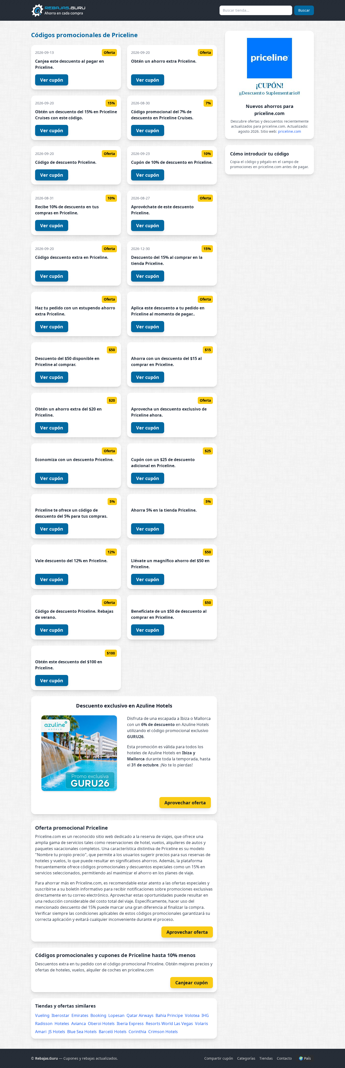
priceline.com (289, 131)
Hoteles (62, 1023)
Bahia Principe (169, 1015)
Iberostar (60, 1015)
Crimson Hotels (163, 1031)
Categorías (246, 1058)
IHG (205, 1015)
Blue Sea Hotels (82, 1031)
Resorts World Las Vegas (169, 1023)
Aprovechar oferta (185, 803)
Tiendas (266, 1058)
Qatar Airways (140, 1015)
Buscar (304, 10)
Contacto (284, 1058)
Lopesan (116, 1015)
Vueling (42, 1015)
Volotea (192, 1015)
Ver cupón (51, 80)
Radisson (44, 1023)
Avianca (78, 1023)
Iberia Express (130, 1023)
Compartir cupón (218, 1058)
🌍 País (305, 1058)
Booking (98, 1015)
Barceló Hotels (113, 1031)
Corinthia (137, 1031)
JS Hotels (56, 1031)
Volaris (201, 1023)
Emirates (79, 1015)
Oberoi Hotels (101, 1023)
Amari (40, 1031)
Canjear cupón (191, 983)
